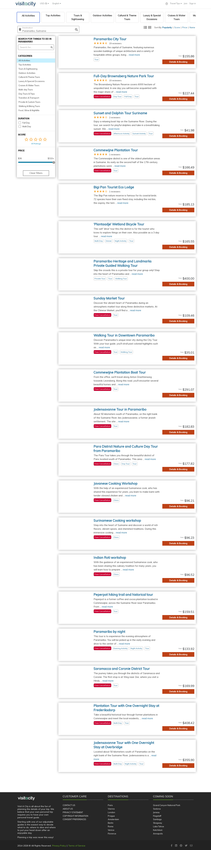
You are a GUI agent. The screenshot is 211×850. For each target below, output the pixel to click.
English (56, 3)
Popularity (167, 27)
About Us (68, 809)
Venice (111, 830)
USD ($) (44, 3)
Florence (112, 833)
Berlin (110, 823)
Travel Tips (175, 3)
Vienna (111, 809)
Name (192, 27)
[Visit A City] (26, 798)
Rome (110, 826)
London (111, 812)
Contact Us (69, 805)
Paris (110, 805)
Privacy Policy (59, 845)
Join (185, 3)
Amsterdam (113, 819)
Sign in (192, 3)
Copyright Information (75, 816)
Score (177, 27)
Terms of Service (76, 845)
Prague (111, 816)
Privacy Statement (73, 812)
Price (184, 27)
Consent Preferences (74, 819)
